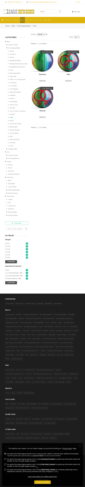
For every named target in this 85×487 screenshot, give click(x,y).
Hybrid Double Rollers (70, 404)
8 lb (17, 243)
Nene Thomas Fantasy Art (26, 346)
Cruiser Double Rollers (57, 404)
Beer (11, 136)
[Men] (68, 61)
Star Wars (13, 54)
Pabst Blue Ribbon (15, 60)
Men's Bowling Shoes (21, 423)
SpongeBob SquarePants (17, 67)
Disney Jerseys (10, 303)
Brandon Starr (34, 355)
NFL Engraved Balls (11, 318)
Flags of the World (15, 92)
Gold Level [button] (38, 20)
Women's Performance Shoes (39, 408)
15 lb (17, 254)
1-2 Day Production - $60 (17, 273)
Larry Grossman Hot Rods (66, 342)
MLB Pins (58, 370)
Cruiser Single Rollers (47, 419)
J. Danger (42, 351)
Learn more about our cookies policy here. (42, 476)
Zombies (12, 108)
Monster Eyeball (15, 130)
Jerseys (9, 161)
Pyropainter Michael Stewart (55, 351)
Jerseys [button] (31, 20)
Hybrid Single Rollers (71, 419)
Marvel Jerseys (20, 303)
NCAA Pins (29, 374)
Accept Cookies (42, 482)
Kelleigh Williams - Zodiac (13, 351)
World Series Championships (33, 318)
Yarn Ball (12, 142)
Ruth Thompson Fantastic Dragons (44, 346)
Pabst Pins (11, 209)
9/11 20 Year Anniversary (39, 382)
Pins (8, 152)
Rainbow (42, 74)
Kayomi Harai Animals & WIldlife (64, 346)
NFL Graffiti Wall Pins (28, 370)
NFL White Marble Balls (60, 314)
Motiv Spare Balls (15, 73)
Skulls (11, 120)
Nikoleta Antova (69, 355)
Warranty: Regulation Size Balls (61, 434)
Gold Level (10, 177)
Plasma (12, 98)
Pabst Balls (11, 183)
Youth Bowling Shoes (50, 423)
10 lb (17, 246)
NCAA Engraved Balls (25, 322)
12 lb (17, 249)
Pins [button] (26, 20)
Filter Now (11, 261)
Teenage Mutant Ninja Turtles (18, 64)
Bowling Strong (14, 139)
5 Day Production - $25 (17, 278)
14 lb (17, 252)
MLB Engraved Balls (48, 318)
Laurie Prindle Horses (11, 346)
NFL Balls (18, 314)
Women (42, 111)
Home (7, 26)
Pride (11, 117)
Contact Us (53, 438)
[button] (2, 20)
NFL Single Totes (59, 419)
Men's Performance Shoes (23, 408)
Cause (11, 146)
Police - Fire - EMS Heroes (17, 79)
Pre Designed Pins (13, 158)
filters (17, 223)
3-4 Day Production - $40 (17, 275)
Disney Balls (40, 303)
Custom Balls (12, 187)
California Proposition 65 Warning (15, 438)
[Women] (42, 97)
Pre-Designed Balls (24, 26)
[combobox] (41, 34)
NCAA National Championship (64, 318)
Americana (13, 82)
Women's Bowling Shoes (35, 423)
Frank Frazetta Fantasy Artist (31, 342)
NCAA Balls (71, 314)
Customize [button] (7, 20)
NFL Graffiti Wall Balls (46, 314)
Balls (13, 26)
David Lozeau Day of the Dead (14, 342)
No (17, 270)
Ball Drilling (47, 434)
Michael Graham (69, 351)
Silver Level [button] (47, 20)
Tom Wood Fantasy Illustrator (49, 342)
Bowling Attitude (59, 382)
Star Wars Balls (58, 303)
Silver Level (10, 196)
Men (68, 74)
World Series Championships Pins (15, 374)
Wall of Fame (44, 438)
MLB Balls (21, 318)
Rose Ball (12, 95)
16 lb (17, 257)
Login (78, 2)
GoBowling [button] (16, 20)
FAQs (17, 434)
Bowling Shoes (13, 193)
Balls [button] (22, 20)
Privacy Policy (67, 448)
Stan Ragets (43, 355)
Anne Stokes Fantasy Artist (49, 338)
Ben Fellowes (51, 355)
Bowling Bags (12, 212)
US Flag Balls (14, 89)
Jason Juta (60, 355)
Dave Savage (19, 355)
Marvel (12, 57)
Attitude (12, 114)
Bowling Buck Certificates (32, 438)
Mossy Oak (13, 76)
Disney (12, 51)
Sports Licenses (13, 45)
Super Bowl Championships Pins (45, 370)
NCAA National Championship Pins (42, 374)
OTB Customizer (10, 434)
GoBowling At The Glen (12, 322)
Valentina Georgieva (16, 359)
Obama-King (14, 105)
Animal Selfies (14, 133)
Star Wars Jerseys (30, 303)
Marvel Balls (48, 303)
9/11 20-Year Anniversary (18, 111)
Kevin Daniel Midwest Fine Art (30, 351)
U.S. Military (13, 86)
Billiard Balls (14, 127)
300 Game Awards (15, 123)
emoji (11, 70)
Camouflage (13, 101)
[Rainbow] (42, 61)
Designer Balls (12, 149)
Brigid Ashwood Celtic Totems (66, 338)
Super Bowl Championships (30, 314)
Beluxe (7, 359)
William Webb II (10, 355)
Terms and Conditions (36, 434)
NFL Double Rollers (43, 404)
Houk (26, 355)
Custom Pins (12, 206)
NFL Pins (18, 370)
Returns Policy (25, 434)
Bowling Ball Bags (14, 190)
